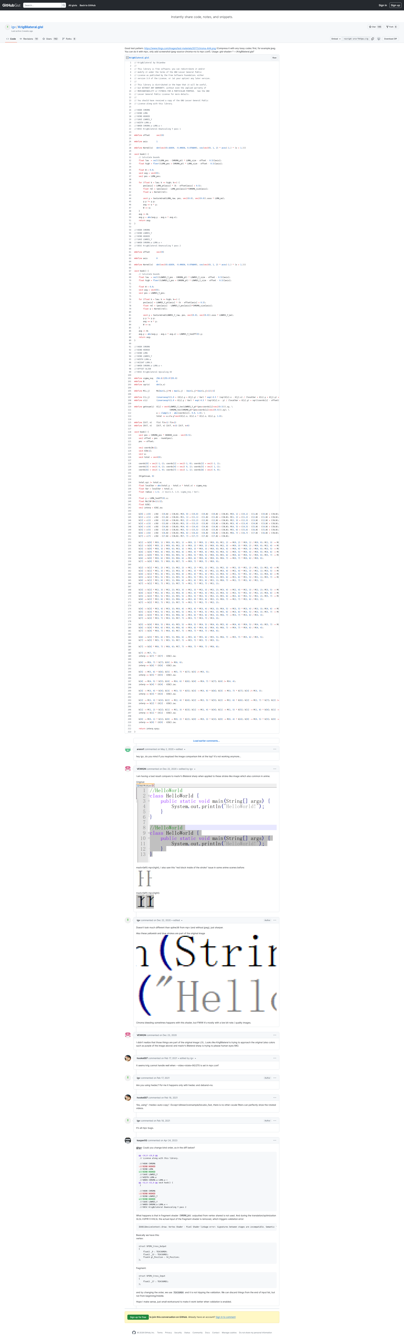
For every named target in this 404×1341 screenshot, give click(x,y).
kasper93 (142, 1140)
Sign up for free (138, 1317)
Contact (215, 1332)
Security (178, 1332)
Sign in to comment (226, 1317)
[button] (372, 39)
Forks (70, 38)
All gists (72, 5)
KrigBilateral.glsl (30, 27)
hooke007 (142, 1058)
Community (198, 1332)
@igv (139, 1147)
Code (13, 38)
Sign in (383, 5)
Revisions (30, 38)
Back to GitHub (88, 5)
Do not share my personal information (255, 1332)
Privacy (168, 1332)
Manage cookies (229, 1332)
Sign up (395, 5)
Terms (160, 1332)
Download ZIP (390, 39)
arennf (140, 749)
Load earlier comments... (206, 740)
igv (13, 27)
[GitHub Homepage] (134, 1333)
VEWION (141, 768)
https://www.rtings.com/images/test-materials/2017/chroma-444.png (180, 48)
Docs (207, 1332)
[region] (202, 397)
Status (187, 1332)
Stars (51, 38)
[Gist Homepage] (12, 5)
